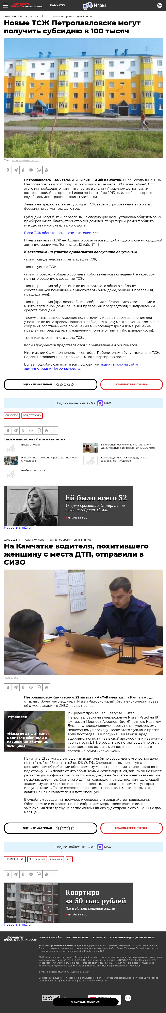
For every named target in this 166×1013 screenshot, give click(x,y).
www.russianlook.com (25, 160)
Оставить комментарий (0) (131, 384)
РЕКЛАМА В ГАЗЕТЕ (77, 937)
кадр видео (11, 677)
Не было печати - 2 (33, 470)
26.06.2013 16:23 (13, 16)
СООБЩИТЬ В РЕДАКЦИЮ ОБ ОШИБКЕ (132, 937)
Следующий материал (85, 1002)
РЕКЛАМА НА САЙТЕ (50, 937)
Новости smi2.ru (17, 527)
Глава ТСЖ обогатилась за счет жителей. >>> (61, 233)
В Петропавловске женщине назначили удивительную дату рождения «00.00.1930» (128, 446)
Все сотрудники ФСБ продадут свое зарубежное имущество (124, 459)
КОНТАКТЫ (99, 937)
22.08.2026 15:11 (13, 539)
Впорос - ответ (30, 444)
